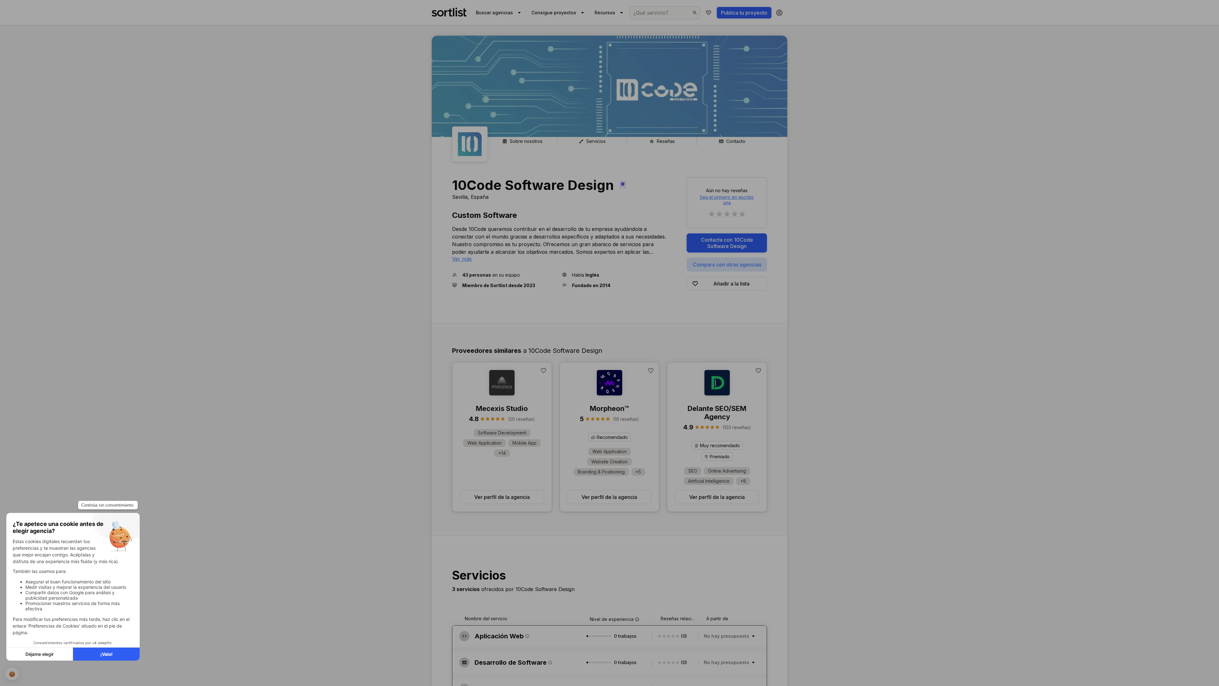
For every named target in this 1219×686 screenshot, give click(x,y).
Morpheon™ (609, 408)
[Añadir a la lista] (543, 370)
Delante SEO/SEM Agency (717, 412)
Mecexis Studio (502, 408)
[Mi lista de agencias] (708, 13)
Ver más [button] (462, 259)
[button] (504, 275)
